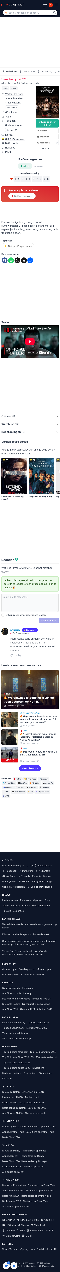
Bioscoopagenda (11, 988)
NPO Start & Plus (29, 1219)
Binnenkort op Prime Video (41, 1185)
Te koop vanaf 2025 (38, 1022)
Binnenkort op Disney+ (35, 1150)
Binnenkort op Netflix (33, 1092)
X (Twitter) (44, 870)
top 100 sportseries (20, 246)
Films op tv (9, 964)
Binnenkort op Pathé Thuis (41, 1126)
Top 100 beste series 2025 (16, 1062)
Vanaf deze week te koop (15, 1033)
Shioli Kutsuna (13, 102)
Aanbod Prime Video (13, 1190)
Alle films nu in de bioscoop (17, 993)
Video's (26, 905)
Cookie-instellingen (41, 886)
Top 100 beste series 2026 (16, 1067)
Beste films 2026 (35, 1102)
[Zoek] (54, 12)
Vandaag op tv (27, 969)
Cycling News (27, 1249)
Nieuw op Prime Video (14, 1185)
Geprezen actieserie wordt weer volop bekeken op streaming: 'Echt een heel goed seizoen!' (29, 943)
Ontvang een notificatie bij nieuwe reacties (25, 615)
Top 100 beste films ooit (14, 1052)
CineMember (19, 792)
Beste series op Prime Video (36, 1195)
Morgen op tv (44, 969)
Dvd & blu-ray (10, 1017)
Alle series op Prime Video (16, 1206)
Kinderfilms (38, 1067)
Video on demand (40, 905)
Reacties (10, 147)
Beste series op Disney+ (34, 1161)
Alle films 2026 (10, 1009)
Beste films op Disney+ (33, 1156)
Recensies (25, 900)
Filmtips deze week (34, 974)
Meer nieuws (29, 768)
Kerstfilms (7, 1078)
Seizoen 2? (12, 130)
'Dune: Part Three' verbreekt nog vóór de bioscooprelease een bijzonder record (24, 953)
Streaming (46, 71)
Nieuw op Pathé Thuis (14, 1126)
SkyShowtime (43, 792)
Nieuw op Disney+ (12, 1150)
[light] (45, 4)
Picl (31, 792)
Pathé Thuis (31, 779)
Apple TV (49, 783)
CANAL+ (23, 783)
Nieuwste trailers (11, 1004)
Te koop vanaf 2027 (36, 1027)
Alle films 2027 (27, 1009)
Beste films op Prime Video (40, 1190)
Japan (8, 116)
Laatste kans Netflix (12, 1097)
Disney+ (44, 779)
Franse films (29, 1073)
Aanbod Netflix (33, 1097)
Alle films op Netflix (12, 1113)
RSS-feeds (24, 881)
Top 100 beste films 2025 (43, 1052)
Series (5, 905)
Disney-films (45, 1073)
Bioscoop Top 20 (41, 998)
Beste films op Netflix (13, 1102)
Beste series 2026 (37, 1107)
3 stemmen (38, 166)
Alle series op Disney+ (14, 1171)
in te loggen (17, 584)
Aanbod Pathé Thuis (13, 1131)
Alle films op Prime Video (36, 1201)
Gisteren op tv (9, 969)
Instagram (27, 870)
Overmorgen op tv (12, 974)
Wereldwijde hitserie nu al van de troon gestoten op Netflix (29, 926)
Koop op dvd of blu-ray (48, 123)
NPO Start (36, 783)
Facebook (10, 870)
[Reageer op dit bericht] (19, 655)
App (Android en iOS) (41, 865)
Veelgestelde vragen (42, 881)
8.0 (15, 139)
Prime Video (10, 783)
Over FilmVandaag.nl (13, 865)
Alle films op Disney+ (34, 1166)
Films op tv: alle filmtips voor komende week (25, 934)
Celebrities (18, 910)
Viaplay (21, 787)
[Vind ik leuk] (12, 655)
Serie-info (11, 71)
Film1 (7, 792)
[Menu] (56, 5)
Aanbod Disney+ (11, 1156)
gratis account (40, 584)
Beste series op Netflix (14, 1107)
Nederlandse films (11, 1073)
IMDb (8, 151)
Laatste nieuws (10, 900)
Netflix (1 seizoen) (23, 196)
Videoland (33, 787)
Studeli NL (51, 1249)
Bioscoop (15, 905)
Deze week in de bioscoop (16, 998)
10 (48, 179)
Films (47, 900)
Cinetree (45, 787)
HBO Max (9, 787)
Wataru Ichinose (14, 94)
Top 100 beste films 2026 (15, 1057)
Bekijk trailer (12, 143)
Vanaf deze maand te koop (16, 1038)
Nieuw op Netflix (11, 1092)
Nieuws (47, 876)
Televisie (6, 910)
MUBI (7, 796)
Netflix (9, 134)
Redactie (36, 876)
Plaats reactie (48, 620)
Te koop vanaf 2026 (13, 1027)
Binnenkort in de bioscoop (36, 1004)
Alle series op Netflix (35, 1113)
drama (13, 88)
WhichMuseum (10, 1249)
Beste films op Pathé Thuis (40, 1131)
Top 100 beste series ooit (44, 1057)
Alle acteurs (28, 71)
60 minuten (11, 112)
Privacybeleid (9, 881)
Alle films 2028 (44, 1009)
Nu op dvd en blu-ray (13, 1022)
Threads (25, 876)
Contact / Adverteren (13, 886)
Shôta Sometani (14, 98)
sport (5, 88)
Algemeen (37, 900)
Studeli (40, 1249)
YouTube (10, 876)
